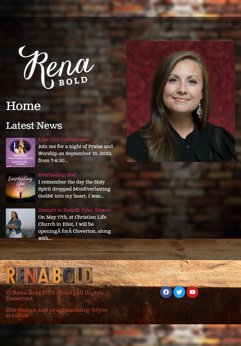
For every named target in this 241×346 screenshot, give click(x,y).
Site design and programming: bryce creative (57, 312)
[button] (120, 24)
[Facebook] (166, 292)
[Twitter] (179, 292)
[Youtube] (192, 292)
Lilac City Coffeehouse (63, 140)
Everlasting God (57, 175)
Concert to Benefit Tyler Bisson (74, 210)
